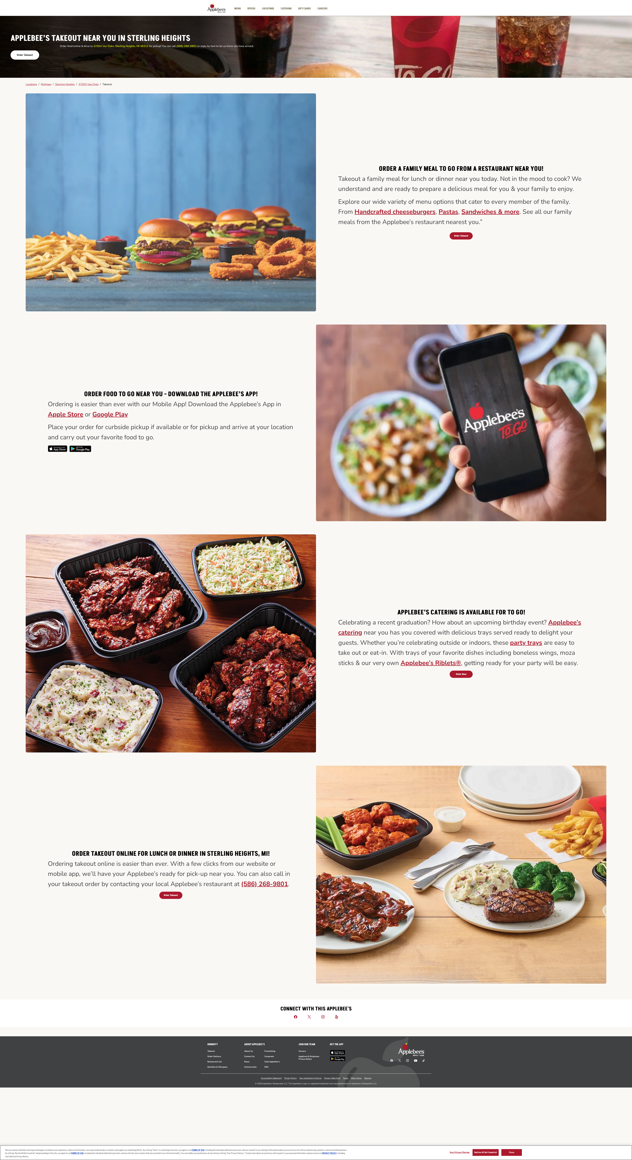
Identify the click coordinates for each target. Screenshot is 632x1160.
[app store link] (337, 1052)
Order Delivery (214, 1056)
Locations (31, 84)
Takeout (107, 84)
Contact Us (249, 1056)
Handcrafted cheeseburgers (395, 211)
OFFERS (251, 8)
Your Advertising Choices (310, 1078)
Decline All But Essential (485, 1152)
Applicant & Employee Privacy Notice (309, 1057)
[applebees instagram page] (407, 1060)
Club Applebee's (272, 1061)
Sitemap (367, 1078)
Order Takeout (25, 55)
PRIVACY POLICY (329, 1153)
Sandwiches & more (490, 211)
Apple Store (65, 414)
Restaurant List (214, 1061)
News (247, 1061)
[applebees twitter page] (400, 1060)
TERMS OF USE (198, 1150)
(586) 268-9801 (264, 884)
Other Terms (356, 1078)
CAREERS (322, 8)
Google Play (110, 414)
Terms (345, 1078)
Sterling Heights (65, 84)
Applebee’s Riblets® (431, 663)
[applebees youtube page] (415, 1060)
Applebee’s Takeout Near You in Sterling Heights (100, 38)
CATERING (286, 8)
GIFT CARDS (304, 8)
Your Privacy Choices (459, 1152)
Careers (302, 1051)
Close (511, 1152)
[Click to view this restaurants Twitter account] (309, 1017)
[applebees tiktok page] (422, 1060)
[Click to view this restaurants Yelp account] (336, 1017)
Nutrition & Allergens (217, 1067)
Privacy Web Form (332, 1078)
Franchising (269, 1051)
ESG (266, 1067)
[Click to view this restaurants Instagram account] (323, 1017)
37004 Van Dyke (89, 84)
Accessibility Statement (271, 1078)
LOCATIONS (268, 8)
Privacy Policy (290, 1078)
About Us (248, 1051)
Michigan (46, 84)
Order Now (461, 674)
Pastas (448, 211)
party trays (526, 642)
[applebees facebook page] (392, 1060)
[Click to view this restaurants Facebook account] (295, 1017)
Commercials (250, 1067)
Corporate (269, 1056)
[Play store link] (337, 1058)
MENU (237, 8)
